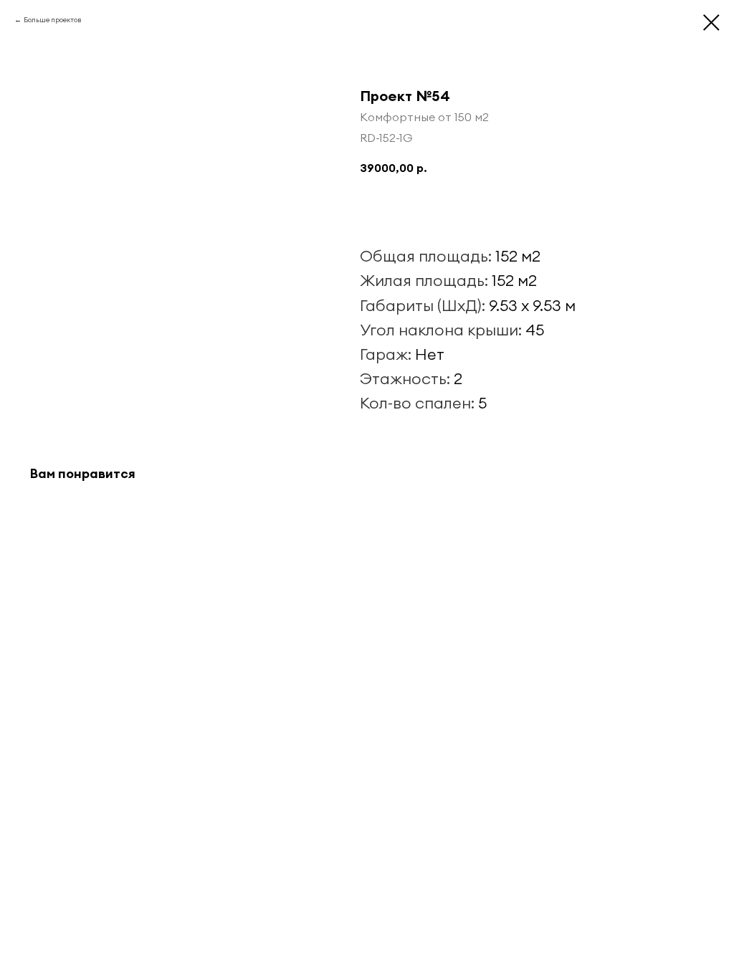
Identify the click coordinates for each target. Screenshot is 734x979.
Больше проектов (52, 19)
